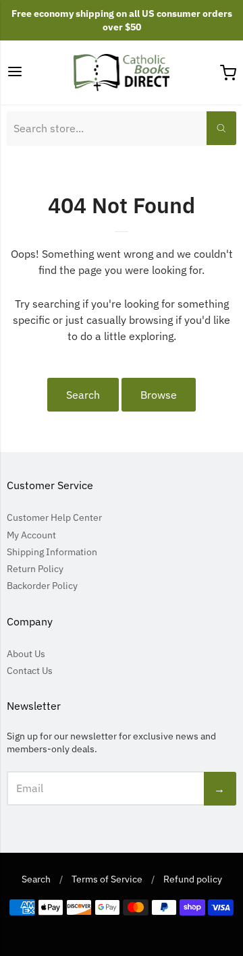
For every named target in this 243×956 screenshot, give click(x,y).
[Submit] (221, 128)
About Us (26, 654)
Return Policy (35, 569)
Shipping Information (52, 552)
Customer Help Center (54, 517)
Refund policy (192, 879)
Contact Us (30, 671)
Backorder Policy (42, 586)
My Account (31, 535)
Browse (158, 394)
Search (83, 394)
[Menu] (15, 72)
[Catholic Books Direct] (122, 72)
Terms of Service (107, 879)
